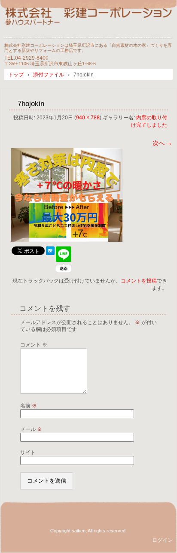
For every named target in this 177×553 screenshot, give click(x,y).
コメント (33, 344)
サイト (28, 452)
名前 (28, 405)
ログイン (162, 540)
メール (31, 429)
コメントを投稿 (139, 280)
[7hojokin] (66, 239)
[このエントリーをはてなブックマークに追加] (50, 252)
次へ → (162, 143)
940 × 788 (88, 117)
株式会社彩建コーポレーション (88, 22)
